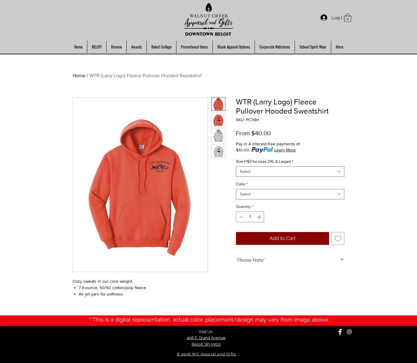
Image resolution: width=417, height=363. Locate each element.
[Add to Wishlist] (338, 238)
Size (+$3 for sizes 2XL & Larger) (264, 161)
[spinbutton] (250, 217)
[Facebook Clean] (340, 332)
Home (79, 75)
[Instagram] (349, 332)
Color (242, 184)
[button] (347, 17)
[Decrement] (240, 217)
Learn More (285, 149)
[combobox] (290, 171)
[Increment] (259, 217)
